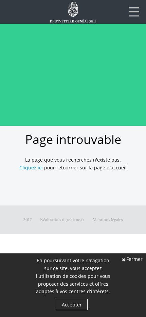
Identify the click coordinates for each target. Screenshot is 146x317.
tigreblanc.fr (73, 220)
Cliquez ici (31, 167)
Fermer (134, 259)
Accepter (72, 304)
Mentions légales (107, 220)
